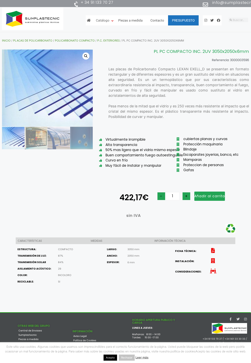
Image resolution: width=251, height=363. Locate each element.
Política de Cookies (84, 340)
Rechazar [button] (126, 357)
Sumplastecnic (27, 335)
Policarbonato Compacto (75, 40)
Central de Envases (30, 331)
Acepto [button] (110, 357)
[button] (85, 56)
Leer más (142, 357)
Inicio (6, 40)
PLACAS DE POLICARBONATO (32, 40)
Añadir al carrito (209, 196)
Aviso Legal (80, 336)
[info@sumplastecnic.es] (205, 4)
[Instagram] (245, 319)
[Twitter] (238, 319)
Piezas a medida (28, 339)
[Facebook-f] (230, 319)
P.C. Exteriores (108, 40)
